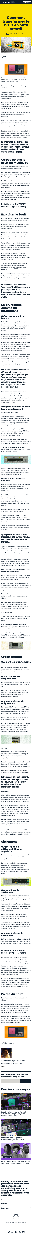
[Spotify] (9, 1232)
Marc (7, 33)
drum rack (18, 943)
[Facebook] (16, 1232)
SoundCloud (9, 1063)
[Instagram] (23, 1232)
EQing (16, 267)
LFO (22, 635)
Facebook (16, 1063)
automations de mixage (21, 559)
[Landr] (16, 1216)
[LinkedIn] (12, 1231)
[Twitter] (19, 1232)
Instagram (21, 1063)
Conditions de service (24, 1227)
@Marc (3, 1066)
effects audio (18, 237)
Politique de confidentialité (9, 1227)
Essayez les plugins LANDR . (10, 81)
